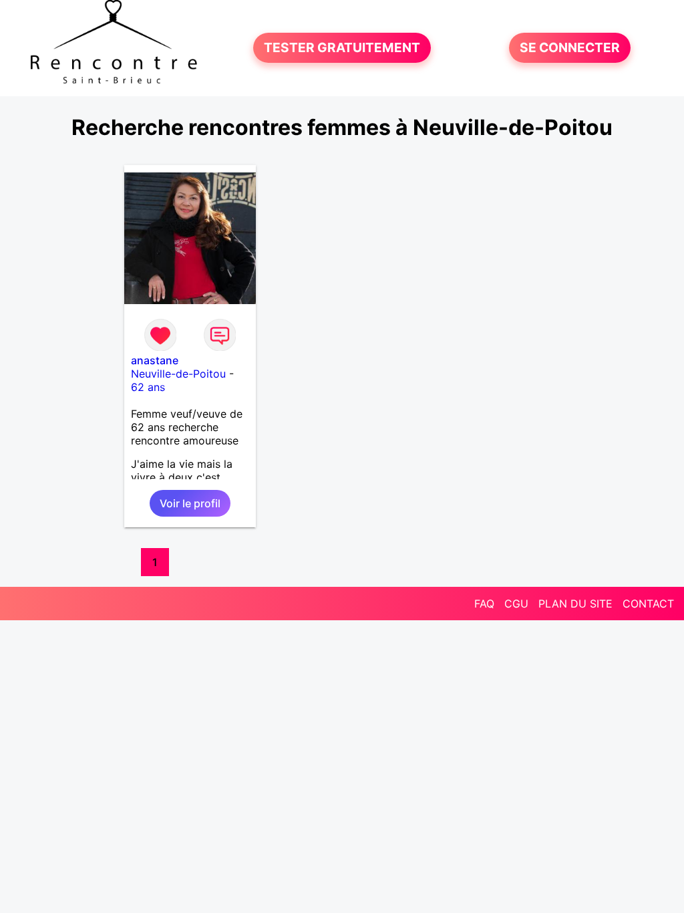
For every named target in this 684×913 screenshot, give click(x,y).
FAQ (484, 603)
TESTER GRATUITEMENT (342, 48)
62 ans (148, 387)
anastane (154, 360)
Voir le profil (190, 503)
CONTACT (648, 603)
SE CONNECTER (570, 48)
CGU (516, 603)
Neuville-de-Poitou (178, 373)
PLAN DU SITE (575, 603)
